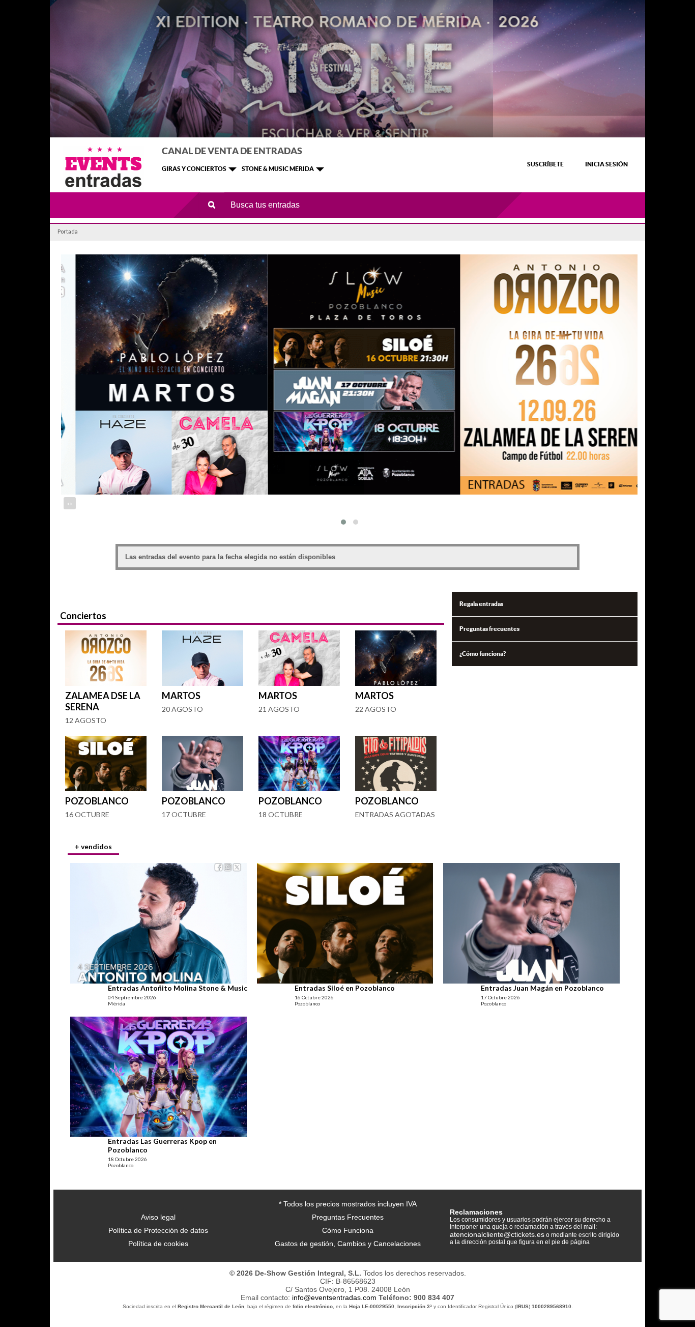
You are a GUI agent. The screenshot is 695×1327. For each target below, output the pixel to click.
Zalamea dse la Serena (102, 701)
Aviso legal (158, 1217)
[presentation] (68, 503)
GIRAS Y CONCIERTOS (194, 168)
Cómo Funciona (347, 1230)
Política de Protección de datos (158, 1230)
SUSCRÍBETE (545, 164)
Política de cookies (158, 1243)
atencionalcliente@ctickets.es (497, 1234)
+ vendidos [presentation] (93, 846)
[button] (343, 522)
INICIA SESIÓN (606, 164)
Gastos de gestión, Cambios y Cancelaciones (348, 1243)
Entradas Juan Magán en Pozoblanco (542, 988)
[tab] (93, 847)
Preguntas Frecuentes (348, 1217)
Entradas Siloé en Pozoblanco (345, 988)
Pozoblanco (97, 800)
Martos (181, 695)
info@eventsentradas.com (334, 1297)
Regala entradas (481, 604)
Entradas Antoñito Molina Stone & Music (177, 988)
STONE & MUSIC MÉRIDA (278, 168)
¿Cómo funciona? (482, 653)
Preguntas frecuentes (489, 628)
